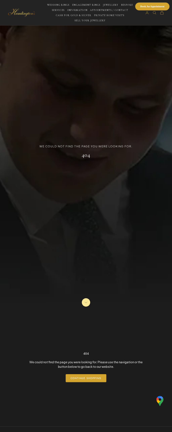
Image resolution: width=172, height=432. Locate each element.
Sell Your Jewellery (90, 20)
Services (58, 10)
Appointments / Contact (109, 10)
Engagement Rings (86, 5)
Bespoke (127, 5)
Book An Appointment (152, 6)
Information (77, 10)
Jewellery (110, 5)
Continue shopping (86, 378)
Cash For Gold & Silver (73, 15)
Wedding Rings (58, 5)
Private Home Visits (109, 15)
